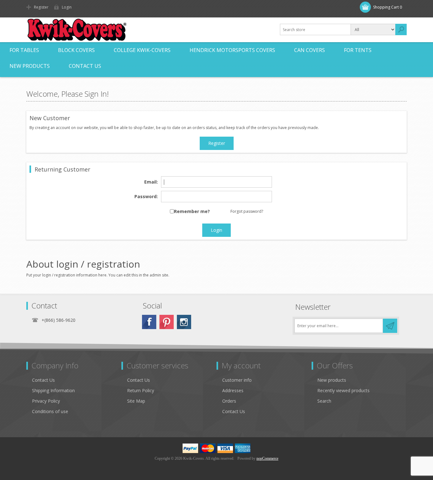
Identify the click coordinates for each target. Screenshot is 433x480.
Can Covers (309, 50)
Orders (229, 401)
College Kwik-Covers (142, 50)
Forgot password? (246, 211)
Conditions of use (50, 411)
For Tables (24, 50)
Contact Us (85, 65)
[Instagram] (184, 322)
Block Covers (76, 50)
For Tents (358, 50)
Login (67, 7)
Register (41, 7)
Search (401, 29)
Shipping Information (53, 390)
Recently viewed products (343, 390)
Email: (151, 182)
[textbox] (315, 29)
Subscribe (390, 326)
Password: (146, 196)
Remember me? (192, 211)
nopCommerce (267, 458)
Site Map (136, 401)
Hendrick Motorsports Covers (232, 50)
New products (30, 65)
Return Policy (140, 390)
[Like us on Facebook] (149, 322)
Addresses (232, 390)
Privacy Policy (46, 401)
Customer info (237, 380)
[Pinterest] (166, 322)
